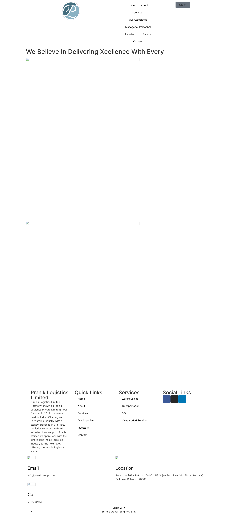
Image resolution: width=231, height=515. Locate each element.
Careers (138, 41)
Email (33, 468)
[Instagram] (174, 399)
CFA (124, 413)
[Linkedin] (182, 399)
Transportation (130, 405)
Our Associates (138, 19)
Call (32, 494)
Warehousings (130, 398)
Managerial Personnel (138, 26)
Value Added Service (134, 420)
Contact (82, 434)
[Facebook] (166, 399)
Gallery (147, 34)
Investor (130, 34)
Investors (83, 427)
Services (137, 12)
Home (131, 5)
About (144, 5)
